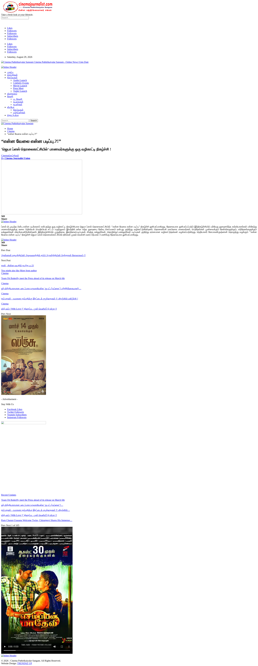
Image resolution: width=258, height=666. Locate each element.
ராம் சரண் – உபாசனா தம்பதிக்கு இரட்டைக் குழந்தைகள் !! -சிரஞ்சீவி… (35, 510)
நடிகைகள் (18, 102)
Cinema (5, 155)
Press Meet (18, 88)
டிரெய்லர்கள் (19, 112)
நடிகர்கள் (17, 104)
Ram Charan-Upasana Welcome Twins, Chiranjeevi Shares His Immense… (36, 520)
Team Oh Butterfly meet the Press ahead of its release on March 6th (33, 500)
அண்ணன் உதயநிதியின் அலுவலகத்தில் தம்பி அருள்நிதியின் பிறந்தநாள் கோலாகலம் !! (43, 255)
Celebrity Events (21, 83)
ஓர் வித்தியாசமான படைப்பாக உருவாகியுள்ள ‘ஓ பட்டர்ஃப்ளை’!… (32, 505)
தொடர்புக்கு (13, 115)
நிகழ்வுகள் (12, 77)
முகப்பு (10, 72)
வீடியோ (10, 107)
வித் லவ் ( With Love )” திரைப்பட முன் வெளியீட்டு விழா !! (29, 515)
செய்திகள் (12, 75)
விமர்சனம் (12, 93)
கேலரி (10, 96)
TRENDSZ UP (24, 663)
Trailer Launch (20, 91)
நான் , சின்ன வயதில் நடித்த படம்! (17, 265)
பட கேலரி (17, 99)
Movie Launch (20, 85)
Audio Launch (20, 80)
